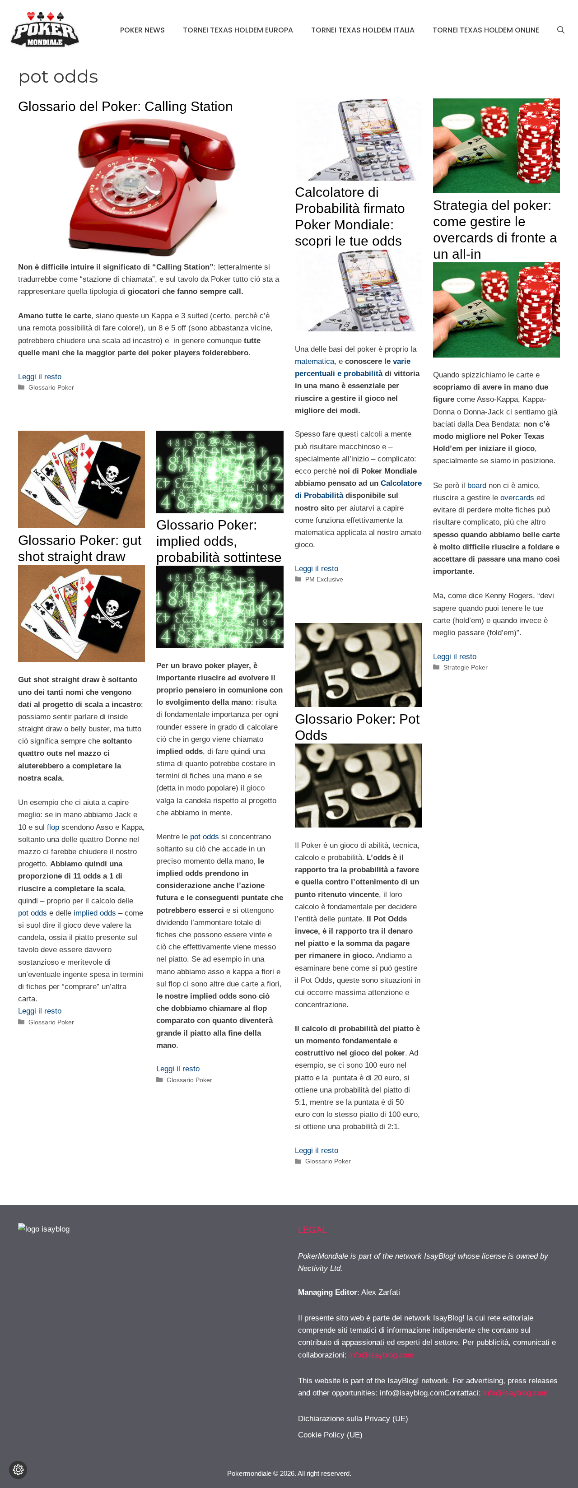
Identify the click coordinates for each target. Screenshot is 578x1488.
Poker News (142, 30)
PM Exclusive (324, 579)
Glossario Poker (51, 387)
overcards (517, 497)
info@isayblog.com (381, 1355)
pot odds (32, 913)
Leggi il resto (39, 376)
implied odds (95, 913)
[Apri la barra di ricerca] (560, 30)
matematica (314, 361)
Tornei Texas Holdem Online (486, 30)
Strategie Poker (465, 667)
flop (53, 827)
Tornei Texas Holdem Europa (238, 30)
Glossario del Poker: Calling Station (125, 106)
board (476, 485)
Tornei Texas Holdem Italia (363, 30)
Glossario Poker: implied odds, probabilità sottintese (219, 541)
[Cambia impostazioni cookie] (18, 1470)
